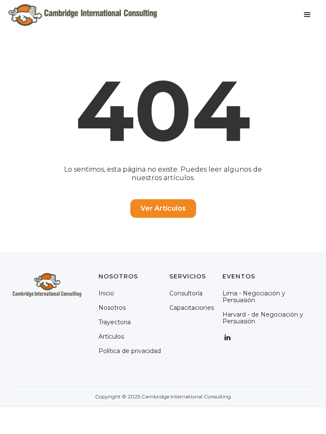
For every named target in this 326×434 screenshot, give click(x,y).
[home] (82, 15)
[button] (307, 15)
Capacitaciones (191, 307)
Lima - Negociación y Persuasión (253, 296)
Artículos (111, 336)
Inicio (106, 293)
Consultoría (185, 293)
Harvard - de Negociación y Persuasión (262, 318)
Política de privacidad (129, 351)
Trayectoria (114, 322)
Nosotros (112, 307)
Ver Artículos (163, 208)
